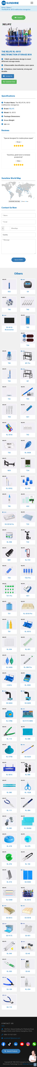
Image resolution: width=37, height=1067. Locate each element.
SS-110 (9, 1007)
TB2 (9, 506)
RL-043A (9, 667)
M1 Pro (27, 363)
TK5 (27, 399)
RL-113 (9, 739)
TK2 (9, 453)
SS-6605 (28, 703)
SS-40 (28, 954)
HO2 (27, 506)
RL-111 (9, 810)
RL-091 (27, 649)
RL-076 (9, 864)
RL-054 (27, 989)
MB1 (9, 560)
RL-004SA (27, 828)
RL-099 (27, 488)
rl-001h (9, 685)
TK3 (27, 435)
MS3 (9, 470)
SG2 (9, 292)
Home (3, 7)
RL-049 (9, 954)
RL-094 (9, 649)
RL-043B (28, 453)
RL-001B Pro (27, 614)
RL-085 (9, 792)
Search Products (12, 1051)
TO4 (27, 470)
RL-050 (9, 971)
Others (8, 7)
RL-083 (9, 828)
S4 (28, 292)
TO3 (27, 524)
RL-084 (27, 810)
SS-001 (27, 936)
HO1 (27, 596)
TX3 (9, 381)
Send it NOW (19, 260)
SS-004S (28, 882)
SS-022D (28, 757)
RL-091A (9, 435)
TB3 (9, 363)
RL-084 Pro (28, 667)
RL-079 (27, 846)
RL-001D (28, 900)
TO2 (27, 542)
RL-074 (9, 882)
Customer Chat (10, 82)
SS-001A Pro (9, 524)
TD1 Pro (9, 596)
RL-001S (28, 632)
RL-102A (28, 792)
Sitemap (25, 1064)
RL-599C (28, 685)
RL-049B (9, 900)
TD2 (9, 578)
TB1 (9, 632)
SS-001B (28, 918)
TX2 (9, 399)
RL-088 (27, 739)
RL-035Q (9, 488)
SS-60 (28, 971)
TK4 (9, 417)
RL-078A (9, 721)
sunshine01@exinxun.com (12, 1038)
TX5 (27, 327)
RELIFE (11, 109)
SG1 (27, 417)
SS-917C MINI (28, 721)
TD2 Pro (28, 578)
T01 (9, 614)
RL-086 (27, 775)
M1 (28, 381)
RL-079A (9, 757)
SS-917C (9, 936)
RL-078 (9, 846)
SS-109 (9, 989)
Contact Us (9, 76)
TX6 (9, 310)
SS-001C (9, 918)
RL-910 (27, 560)
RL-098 (9, 542)
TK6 (27, 310)
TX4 (27, 345)
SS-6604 (9, 703)
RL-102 (27, 864)
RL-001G (9, 775)
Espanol (19, 17)
